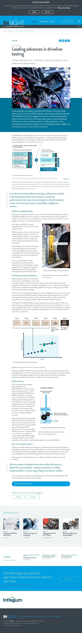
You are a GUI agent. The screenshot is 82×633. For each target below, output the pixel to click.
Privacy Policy (41, 616)
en (77, 26)
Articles (34, 21)
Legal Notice (31, 616)
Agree (34, 12)
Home (4, 31)
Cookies (50, 616)
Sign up (52, 21)
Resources (43, 21)
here (39, 478)
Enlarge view (66, 179)
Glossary (22, 616)
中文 (80, 26)
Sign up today (69, 578)
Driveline (14, 41)
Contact (58, 616)
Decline (47, 12)
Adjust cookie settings (64, 8)
